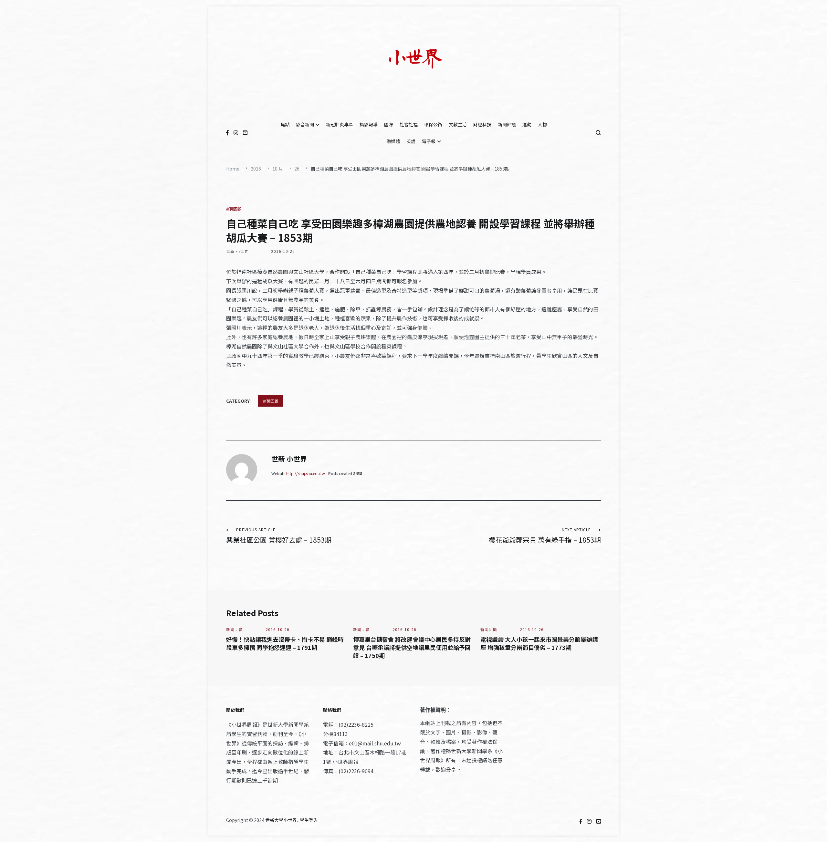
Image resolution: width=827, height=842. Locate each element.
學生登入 (309, 820)
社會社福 (409, 124)
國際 (388, 124)
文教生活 (458, 124)
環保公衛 (433, 124)
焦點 (284, 124)
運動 (526, 124)
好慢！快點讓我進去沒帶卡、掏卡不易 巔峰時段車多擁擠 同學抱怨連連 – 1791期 (285, 643)
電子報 (428, 141)
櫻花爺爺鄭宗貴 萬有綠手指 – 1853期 (545, 536)
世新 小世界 (237, 251)
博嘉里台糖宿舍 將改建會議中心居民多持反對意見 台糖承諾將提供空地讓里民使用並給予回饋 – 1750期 (412, 647)
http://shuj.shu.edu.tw (305, 473)
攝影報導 (369, 124)
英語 (410, 141)
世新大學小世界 (281, 820)
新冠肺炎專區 (339, 124)
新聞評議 (507, 124)
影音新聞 (305, 124)
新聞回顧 (234, 209)
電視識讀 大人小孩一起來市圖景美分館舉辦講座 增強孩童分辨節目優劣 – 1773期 (539, 643)
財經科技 (482, 124)
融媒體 (393, 141)
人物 (542, 124)
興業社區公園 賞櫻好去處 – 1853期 (278, 536)
